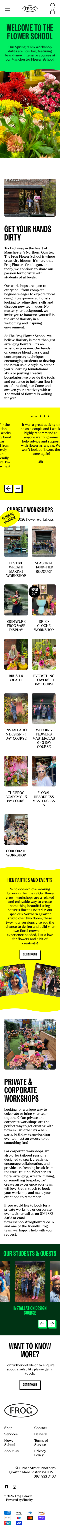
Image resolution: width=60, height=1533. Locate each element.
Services (11, 1434)
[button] (53, 5)
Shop (8, 1428)
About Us (11, 1451)
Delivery (40, 1434)
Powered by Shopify (19, 1500)
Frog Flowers (23, 1496)
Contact (40, 1428)
